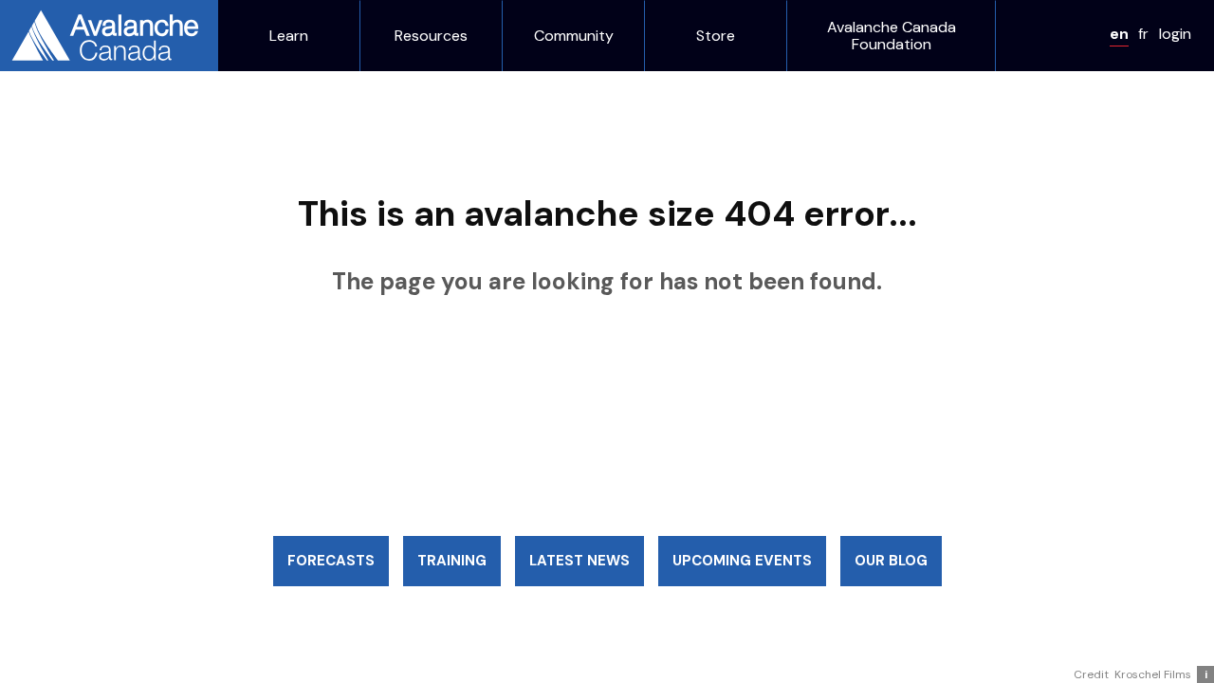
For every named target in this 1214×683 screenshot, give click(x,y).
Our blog (891, 560)
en (1119, 34)
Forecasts (331, 560)
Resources (431, 36)
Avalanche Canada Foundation (891, 35)
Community (574, 36)
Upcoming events (742, 560)
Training (452, 560)
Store (715, 36)
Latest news (579, 560)
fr (1143, 34)
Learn (288, 36)
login (1175, 34)
